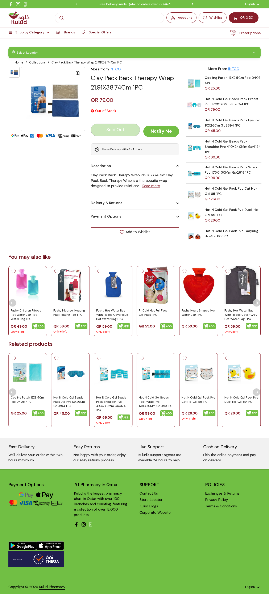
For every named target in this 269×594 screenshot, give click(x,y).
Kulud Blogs (149, 506)
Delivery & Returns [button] (106, 203)
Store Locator (151, 499)
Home (19, 62)
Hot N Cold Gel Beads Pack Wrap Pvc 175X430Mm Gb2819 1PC (155, 402)
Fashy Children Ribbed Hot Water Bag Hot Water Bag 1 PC (26, 315)
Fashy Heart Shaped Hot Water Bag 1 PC (198, 313)
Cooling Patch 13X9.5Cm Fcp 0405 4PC (27, 400)
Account (185, 17)
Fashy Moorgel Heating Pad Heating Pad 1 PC (69, 313)
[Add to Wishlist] (14, 271)
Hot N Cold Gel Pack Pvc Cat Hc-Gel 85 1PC (198, 400)
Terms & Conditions (221, 506)
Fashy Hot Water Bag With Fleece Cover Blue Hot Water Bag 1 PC (112, 315)
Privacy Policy (216, 499)
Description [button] (101, 166)
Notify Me (161, 131)
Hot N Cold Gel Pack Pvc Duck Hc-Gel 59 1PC (241, 400)
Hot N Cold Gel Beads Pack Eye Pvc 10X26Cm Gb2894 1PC (69, 402)
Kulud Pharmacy (52, 587)
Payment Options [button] (106, 216)
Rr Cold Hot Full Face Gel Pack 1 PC (153, 313)
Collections (37, 62)
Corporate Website (155, 512)
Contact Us (149, 493)
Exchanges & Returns (222, 493)
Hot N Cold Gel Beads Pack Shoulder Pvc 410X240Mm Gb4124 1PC (233, 146)
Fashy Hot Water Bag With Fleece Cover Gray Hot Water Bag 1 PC (240, 315)
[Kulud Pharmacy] (18, 18)
